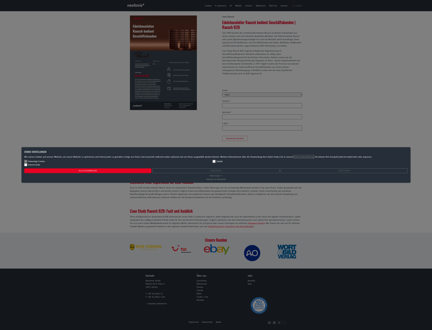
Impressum (210, 179)
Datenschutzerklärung (304, 156)
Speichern (344, 171)
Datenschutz (221, 179)
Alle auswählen (88, 171)
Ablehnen (216, 171)
